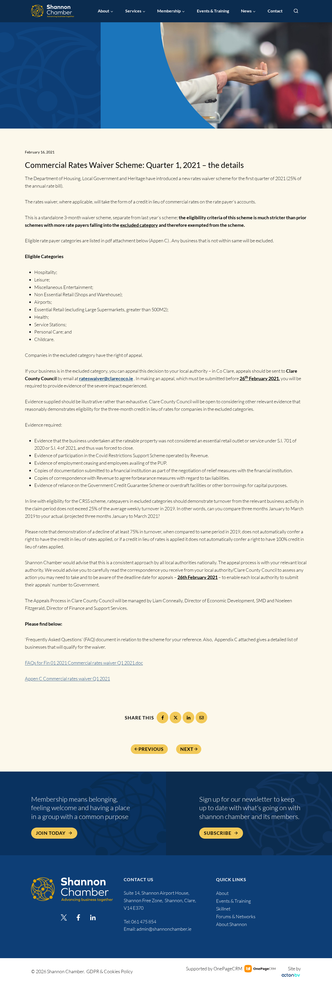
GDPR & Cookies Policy (109, 971)
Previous (151, 749)
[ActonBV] (291, 975)
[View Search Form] (296, 11)
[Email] (201, 717)
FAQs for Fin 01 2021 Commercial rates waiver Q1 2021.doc (84, 663)
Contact (275, 11)
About (222, 893)
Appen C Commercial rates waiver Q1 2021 (67, 678)
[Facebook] (162, 717)
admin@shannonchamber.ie (163, 929)
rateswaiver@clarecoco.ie (106, 378)
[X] (175, 717)
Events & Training (213, 11)
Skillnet (223, 909)
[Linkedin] (93, 917)
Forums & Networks (235, 916)
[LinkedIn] (188, 717)
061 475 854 (144, 921)
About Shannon (231, 924)
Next (186, 749)
